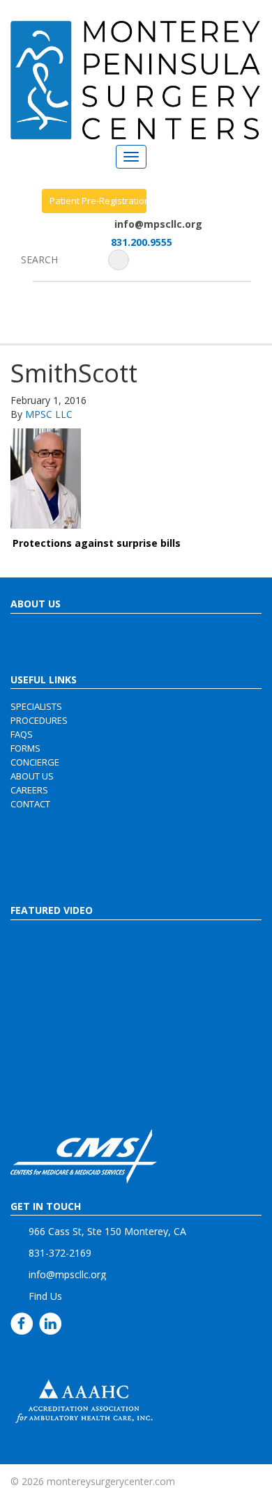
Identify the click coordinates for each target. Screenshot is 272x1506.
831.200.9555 (141, 242)
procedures (39, 720)
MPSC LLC (49, 414)
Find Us (45, 1296)
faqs (21, 734)
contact (30, 804)
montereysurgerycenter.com (111, 1481)
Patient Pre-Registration (98, 200)
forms (25, 748)
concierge (34, 762)
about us (32, 776)
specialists (36, 706)
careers (29, 790)
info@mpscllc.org (158, 224)
